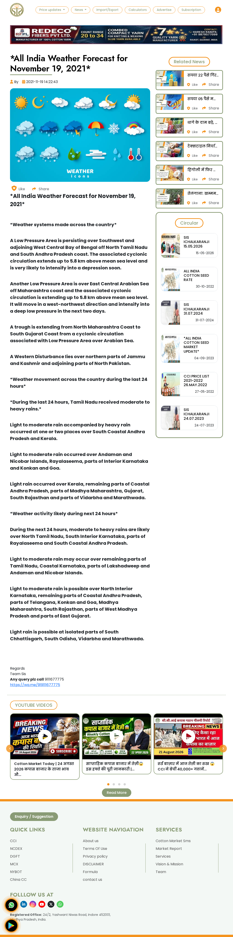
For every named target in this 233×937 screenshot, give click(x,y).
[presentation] (10, 748)
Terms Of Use (95, 848)
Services (163, 856)
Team (161, 871)
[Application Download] (11, 925)
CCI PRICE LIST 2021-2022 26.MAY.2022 (196, 380)
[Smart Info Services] (17, 10)
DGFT (15, 856)
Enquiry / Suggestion (34, 816)
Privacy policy (95, 856)
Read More (117, 792)
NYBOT (16, 871)
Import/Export (107, 10)
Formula (90, 871)
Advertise (164, 10)
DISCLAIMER (93, 864)
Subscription (191, 10)
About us (91, 840)
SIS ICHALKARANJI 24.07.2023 (196, 414)
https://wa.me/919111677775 (35, 684)
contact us (92, 879)
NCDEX (16, 848)
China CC (18, 879)
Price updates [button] (50, 10)
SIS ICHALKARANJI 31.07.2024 (196, 309)
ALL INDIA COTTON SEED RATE (196, 275)
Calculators (138, 10)
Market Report (169, 848)
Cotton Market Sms (173, 840)
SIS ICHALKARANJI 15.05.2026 (196, 242)
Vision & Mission (169, 864)
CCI (13, 840)
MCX (14, 864)
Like (21, 189)
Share (43, 189)
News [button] (79, 10)
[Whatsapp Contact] (11, 905)
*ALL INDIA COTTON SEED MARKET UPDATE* (196, 345)
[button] (218, 10)
